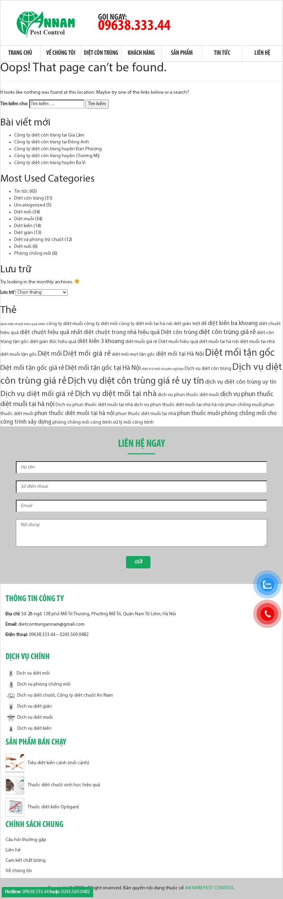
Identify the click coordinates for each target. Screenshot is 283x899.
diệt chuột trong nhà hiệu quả (122, 332)
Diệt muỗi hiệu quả (178, 341)
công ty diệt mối (101, 323)
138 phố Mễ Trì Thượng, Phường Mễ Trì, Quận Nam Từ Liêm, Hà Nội (109, 614)
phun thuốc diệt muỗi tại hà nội (75, 413)
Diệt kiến (23, 226)
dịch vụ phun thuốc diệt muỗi (188, 394)
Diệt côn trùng (101, 53)
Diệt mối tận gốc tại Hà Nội (103, 368)
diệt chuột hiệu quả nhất (51, 332)
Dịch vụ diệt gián (34, 706)
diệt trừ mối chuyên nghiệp (163, 369)
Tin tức (222, 53)
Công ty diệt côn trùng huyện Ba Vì (50, 162)
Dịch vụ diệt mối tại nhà (116, 394)
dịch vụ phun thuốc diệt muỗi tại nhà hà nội (179, 404)
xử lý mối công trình (133, 422)
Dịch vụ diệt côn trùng (208, 368)
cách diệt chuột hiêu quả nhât (22, 324)
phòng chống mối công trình (82, 422)
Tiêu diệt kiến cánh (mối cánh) (58, 763)
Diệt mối (22, 212)
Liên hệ (262, 53)
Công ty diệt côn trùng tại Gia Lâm (49, 135)
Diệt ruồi (22, 246)
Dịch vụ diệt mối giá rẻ (37, 394)
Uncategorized (29, 205)
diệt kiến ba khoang (233, 323)
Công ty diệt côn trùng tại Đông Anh (51, 142)
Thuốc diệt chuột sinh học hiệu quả (64, 785)
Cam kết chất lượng (26, 860)
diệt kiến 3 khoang (100, 341)
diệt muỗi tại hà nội (219, 341)
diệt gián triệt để (190, 323)
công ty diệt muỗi (64, 323)
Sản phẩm (182, 53)
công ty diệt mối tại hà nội (146, 323)
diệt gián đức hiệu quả (53, 341)
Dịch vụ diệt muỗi (35, 717)
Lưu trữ (7, 292)
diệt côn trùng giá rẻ (227, 332)
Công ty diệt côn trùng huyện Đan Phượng (58, 149)
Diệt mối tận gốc (240, 353)
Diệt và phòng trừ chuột (39, 239)
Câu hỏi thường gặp (26, 839)
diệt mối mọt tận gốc (133, 354)
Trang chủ (20, 53)
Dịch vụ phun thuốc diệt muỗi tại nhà (94, 404)
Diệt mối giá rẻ (87, 353)
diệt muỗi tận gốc (18, 354)
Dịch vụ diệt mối (33, 673)
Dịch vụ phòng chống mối (43, 684)
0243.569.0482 (74, 634)
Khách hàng (141, 53)
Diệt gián (23, 232)
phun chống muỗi (243, 404)
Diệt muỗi (24, 219)
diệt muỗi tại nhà (257, 341)
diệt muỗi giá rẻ (141, 341)
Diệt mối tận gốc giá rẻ (32, 368)
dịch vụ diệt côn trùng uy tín (240, 382)
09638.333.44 (134, 26)
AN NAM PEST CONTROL (210, 888)
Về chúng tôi (60, 53)
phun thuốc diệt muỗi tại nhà (146, 413)
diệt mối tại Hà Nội (180, 354)
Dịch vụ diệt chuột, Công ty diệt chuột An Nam (65, 695)
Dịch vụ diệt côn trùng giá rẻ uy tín (136, 381)
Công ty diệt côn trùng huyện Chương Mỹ (57, 156)
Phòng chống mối (32, 253)
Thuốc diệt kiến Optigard (53, 807)
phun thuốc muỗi (198, 413)
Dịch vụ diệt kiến (34, 728)
